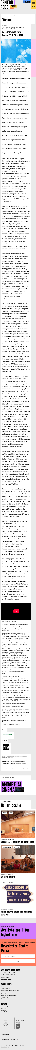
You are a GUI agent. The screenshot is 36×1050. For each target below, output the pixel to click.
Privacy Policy (4, 997)
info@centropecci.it (6, 979)
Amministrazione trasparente (8, 995)
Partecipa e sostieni (6, 988)
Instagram (3, 1007)
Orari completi (4, 987)
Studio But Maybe (5, 1047)
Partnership (4, 992)
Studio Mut (11, 1045)
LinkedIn (3, 1012)
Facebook (3, 1008)
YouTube (3, 1010)
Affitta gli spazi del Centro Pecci (9, 990)
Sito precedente (5, 999)
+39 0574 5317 (5, 977)
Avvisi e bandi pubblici (7, 993)
